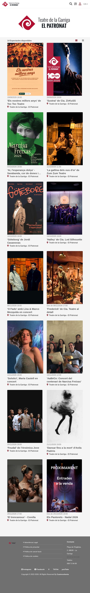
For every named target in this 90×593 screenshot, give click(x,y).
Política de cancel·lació (32, 552)
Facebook (40, 569)
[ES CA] (85, 4)
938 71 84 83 (72, 563)
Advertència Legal (31, 542)
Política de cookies (31, 556)
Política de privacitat (31, 547)
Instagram (27, 569)
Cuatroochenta (63, 574)
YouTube (65, 569)
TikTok (55, 569)
